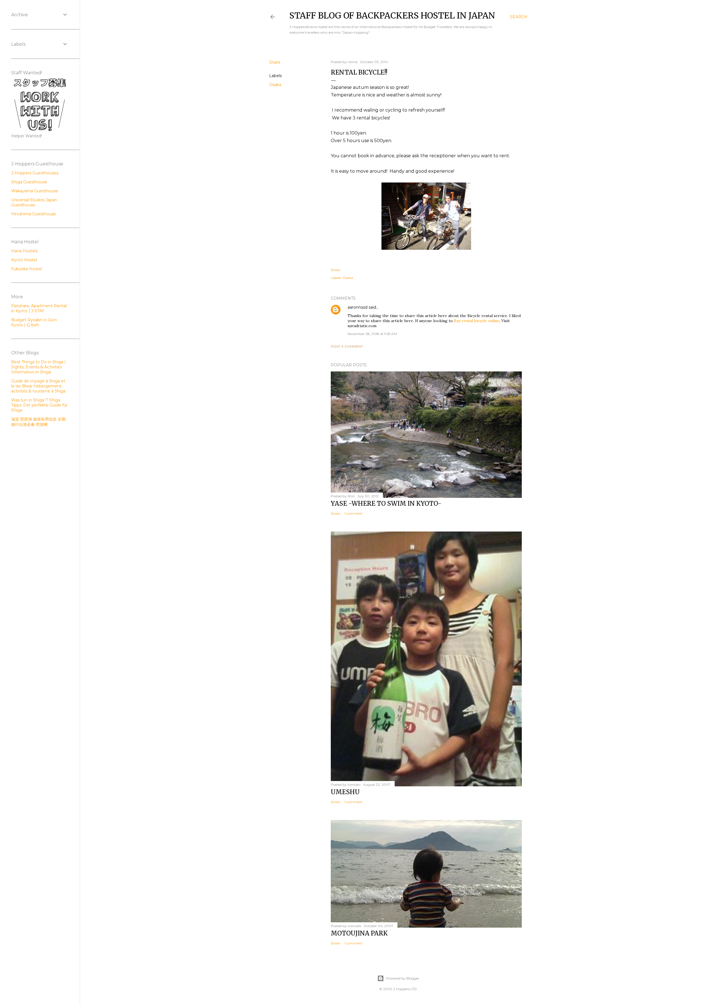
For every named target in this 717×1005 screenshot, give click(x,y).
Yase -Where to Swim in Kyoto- (386, 503)
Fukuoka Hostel (26, 268)
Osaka (275, 84)
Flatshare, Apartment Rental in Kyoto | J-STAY (39, 308)
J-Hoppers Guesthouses (34, 172)
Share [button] (274, 62)
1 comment (353, 513)
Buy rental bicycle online (476, 320)
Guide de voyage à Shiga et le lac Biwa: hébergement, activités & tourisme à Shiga (38, 386)
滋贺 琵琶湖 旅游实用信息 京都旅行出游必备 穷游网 (38, 422)
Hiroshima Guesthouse (33, 213)
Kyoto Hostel (24, 259)
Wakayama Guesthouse (34, 190)
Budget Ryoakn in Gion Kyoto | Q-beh (34, 322)
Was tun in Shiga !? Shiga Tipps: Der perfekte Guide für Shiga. (39, 405)
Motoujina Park (359, 933)
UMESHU (345, 792)
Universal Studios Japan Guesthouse (34, 202)
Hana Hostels (24, 250)
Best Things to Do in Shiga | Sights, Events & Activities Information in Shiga (38, 367)
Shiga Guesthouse (29, 181)
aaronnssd (357, 307)
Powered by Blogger (402, 978)
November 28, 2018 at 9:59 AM (372, 334)
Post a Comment (347, 346)
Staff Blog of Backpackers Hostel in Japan (392, 15)
